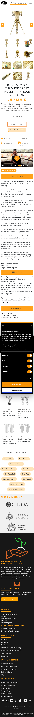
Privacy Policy (7, 706)
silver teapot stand (9, 479)
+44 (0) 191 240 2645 (9, 628)
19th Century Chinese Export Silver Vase (7, 411)
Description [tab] (17, 177)
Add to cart (17, 124)
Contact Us (4, 642)
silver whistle (27, 479)
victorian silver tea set (16, 489)
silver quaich (23, 459)
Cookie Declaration (18, 706)
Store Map (4, 656)
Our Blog (4, 645)
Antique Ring (5, 691)
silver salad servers (16, 464)
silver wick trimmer (17, 484)
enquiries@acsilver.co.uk (11, 631)
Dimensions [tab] (17, 308)
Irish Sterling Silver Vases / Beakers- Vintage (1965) (9, 439)
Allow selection (17, 390)
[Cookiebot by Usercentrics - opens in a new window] (24, 325)
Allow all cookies (17, 384)
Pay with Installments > (17, 130)
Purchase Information (8, 669)
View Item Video (9, 171)
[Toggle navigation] (30, 3)
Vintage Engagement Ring (9, 682)
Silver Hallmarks (6, 653)
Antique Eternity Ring (8, 685)
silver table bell (10, 474)
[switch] (29, 361)
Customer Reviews (7, 664)
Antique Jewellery (7, 696)
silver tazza (26, 474)
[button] (11, 3)
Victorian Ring (5, 688)
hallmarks (6, 292)
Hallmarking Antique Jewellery (11, 648)
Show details (25, 379)
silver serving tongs (8, 469)
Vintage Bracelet (6, 694)
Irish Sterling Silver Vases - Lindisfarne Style (24, 411)
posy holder (8, 459)
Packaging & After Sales (9, 666)
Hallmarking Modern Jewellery (11, 650)
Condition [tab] (17, 272)
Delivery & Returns (7, 672)
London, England (11, 268)
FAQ (2, 675)
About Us (4, 639)
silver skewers (27, 469)
